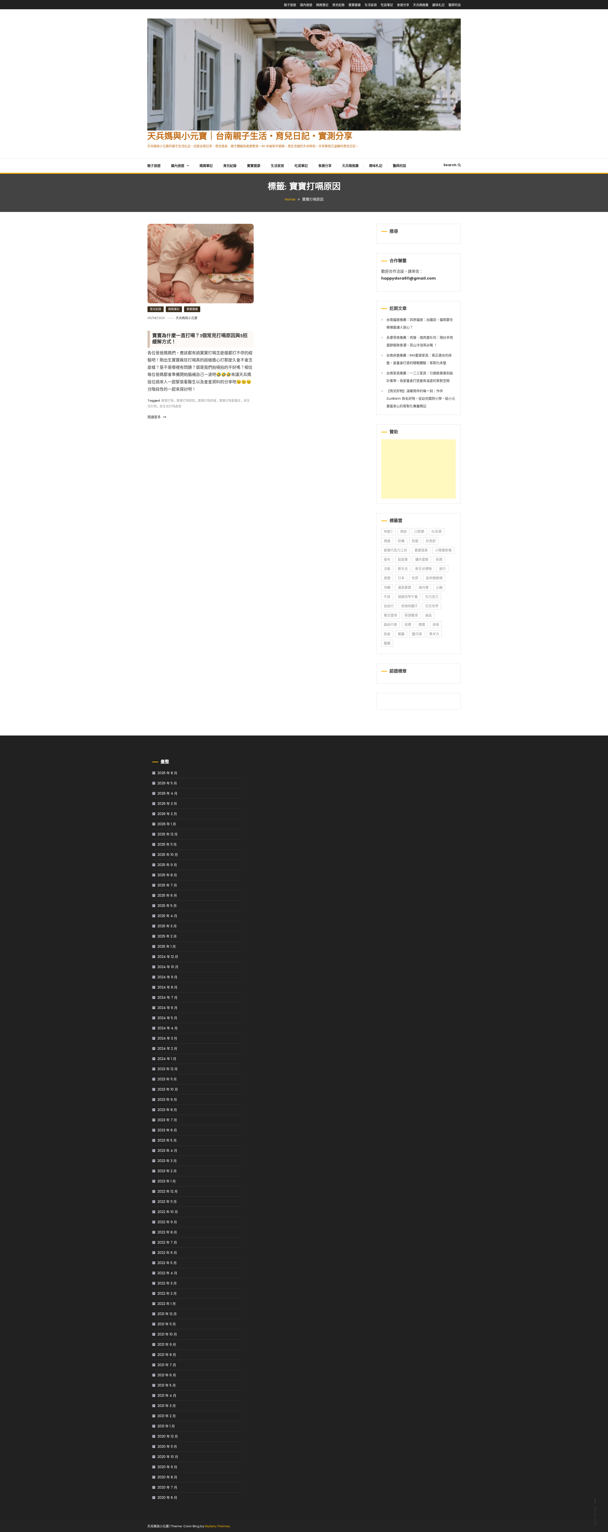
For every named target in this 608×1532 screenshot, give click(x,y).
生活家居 (371, 5)
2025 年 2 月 (167, 936)
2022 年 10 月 (167, 1211)
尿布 (387, 559)
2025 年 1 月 (166, 946)
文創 (387, 568)
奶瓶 (415, 541)
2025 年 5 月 (167, 905)
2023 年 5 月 (167, 1140)
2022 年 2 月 (167, 1293)
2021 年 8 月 (166, 1354)
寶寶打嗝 (167, 400)
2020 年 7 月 (167, 1487)
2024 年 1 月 (166, 1058)
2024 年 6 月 (167, 1007)
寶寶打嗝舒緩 (207, 400)
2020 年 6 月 (167, 1497)
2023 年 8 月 (167, 1109)
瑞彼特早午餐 (408, 596)
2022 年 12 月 (167, 1191)
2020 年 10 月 (167, 1456)
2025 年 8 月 (167, 875)
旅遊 (387, 578)
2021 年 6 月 (166, 1375)
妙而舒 (431, 541)
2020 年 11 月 (167, 1446)
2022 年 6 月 (167, 1252)
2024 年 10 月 (167, 967)
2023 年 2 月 (167, 1171)
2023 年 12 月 (167, 1069)
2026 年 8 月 (167, 773)
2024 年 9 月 (167, 977)
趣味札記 (438, 5)
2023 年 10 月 (167, 1089)
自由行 (389, 606)
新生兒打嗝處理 (170, 406)
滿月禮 (423, 587)
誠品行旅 (390, 624)
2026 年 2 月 (167, 813)
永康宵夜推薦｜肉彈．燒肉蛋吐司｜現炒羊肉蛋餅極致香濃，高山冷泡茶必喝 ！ (419, 341)
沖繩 (387, 587)
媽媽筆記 (322, 5)
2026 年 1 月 (166, 824)
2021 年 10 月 (167, 1334)
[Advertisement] (418, 469)
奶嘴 (401, 541)
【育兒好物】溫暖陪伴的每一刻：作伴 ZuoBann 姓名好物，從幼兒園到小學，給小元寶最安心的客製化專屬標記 (420, 398)
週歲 (421, 624)
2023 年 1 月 (166, 1181)
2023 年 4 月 (167, 1150)
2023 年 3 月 (167, 1160)
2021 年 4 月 (166, 1395)
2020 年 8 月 (167, 1477)
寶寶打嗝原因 (185, 400)
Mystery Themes (217, 1526)
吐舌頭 (437, 531)
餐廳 (401, 634)
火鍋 (439, 587)
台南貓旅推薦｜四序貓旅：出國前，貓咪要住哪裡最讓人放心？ (419, 323)
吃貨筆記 (387, 5)
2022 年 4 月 (167, 1273)
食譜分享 (403, 5)
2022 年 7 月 (167, 1242)
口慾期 (419, 531)
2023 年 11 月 (167, 1079)
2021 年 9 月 (166, 1344)
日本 (401, 578)
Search (449, 165)
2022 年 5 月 (167, 1262)
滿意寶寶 (404, 587)
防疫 (387, 634)
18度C (388, 531)
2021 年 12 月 (167, 1314)
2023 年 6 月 (167, 1130)
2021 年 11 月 (166, 1324)
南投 (403, 531)
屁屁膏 (403, 559)
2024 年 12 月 (167, 956)
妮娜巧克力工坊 (395, 550)
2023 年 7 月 (167, 1120)
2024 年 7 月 (167, 997)
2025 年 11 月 (167, 844)
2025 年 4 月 (167, 916)
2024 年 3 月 (167, 1038)
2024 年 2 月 (167, 1048)
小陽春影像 (443, 550)
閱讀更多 (154, 417)
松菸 (415, 578)
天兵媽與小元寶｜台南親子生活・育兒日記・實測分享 (249, 137)
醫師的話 (454, 5)
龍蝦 (387, 643)
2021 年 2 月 (166, 1416)
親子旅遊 (290, 5)
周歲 (387, 541)
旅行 (442, 568)
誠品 (428, 615)
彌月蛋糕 (421, 559)
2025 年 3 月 (167, 926)
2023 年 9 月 (167, 1099)
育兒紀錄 (338, 5)
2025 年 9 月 (167, 864)
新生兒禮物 (423, 568)
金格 (435, 624)
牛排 (387, 596)
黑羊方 (434, 634)
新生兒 (403, 568)
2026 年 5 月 (167, 783)
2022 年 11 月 (167, 1201)
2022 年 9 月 (167, 1222)
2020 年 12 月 (167, 1436)
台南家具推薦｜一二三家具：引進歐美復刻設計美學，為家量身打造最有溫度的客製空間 (419, 377)
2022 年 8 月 (167, 1232)
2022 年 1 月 (166, 1303)
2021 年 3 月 (166, 1405)
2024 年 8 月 (167, 987)
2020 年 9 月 (167, 1467)
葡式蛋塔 (390, 615)
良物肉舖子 (409, 606)
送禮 (407, 624)
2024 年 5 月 (167, 1018)
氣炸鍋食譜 (434, 578)
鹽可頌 (417, 634)
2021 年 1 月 (166, 1426)
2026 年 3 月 (167, 803)
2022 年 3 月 (167, 1283)
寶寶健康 (354, 5)
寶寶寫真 (421, 550)
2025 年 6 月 (167, 895)
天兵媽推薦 (420, 5)
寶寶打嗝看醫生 (230, 400)
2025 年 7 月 (167, 885)
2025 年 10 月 (167, 854)
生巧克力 (431, 596)
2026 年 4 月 (167, 793)
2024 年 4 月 (167, 1028)
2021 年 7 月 (166, 1365)
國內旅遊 (306, 5)
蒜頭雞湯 (411, 615)
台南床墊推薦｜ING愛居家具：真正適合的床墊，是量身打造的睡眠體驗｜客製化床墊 (419, 359)
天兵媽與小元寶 (186, 318)
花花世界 (431, 606)
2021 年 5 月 (166, 1385)
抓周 (439, 559)
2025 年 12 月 (167, 834)
